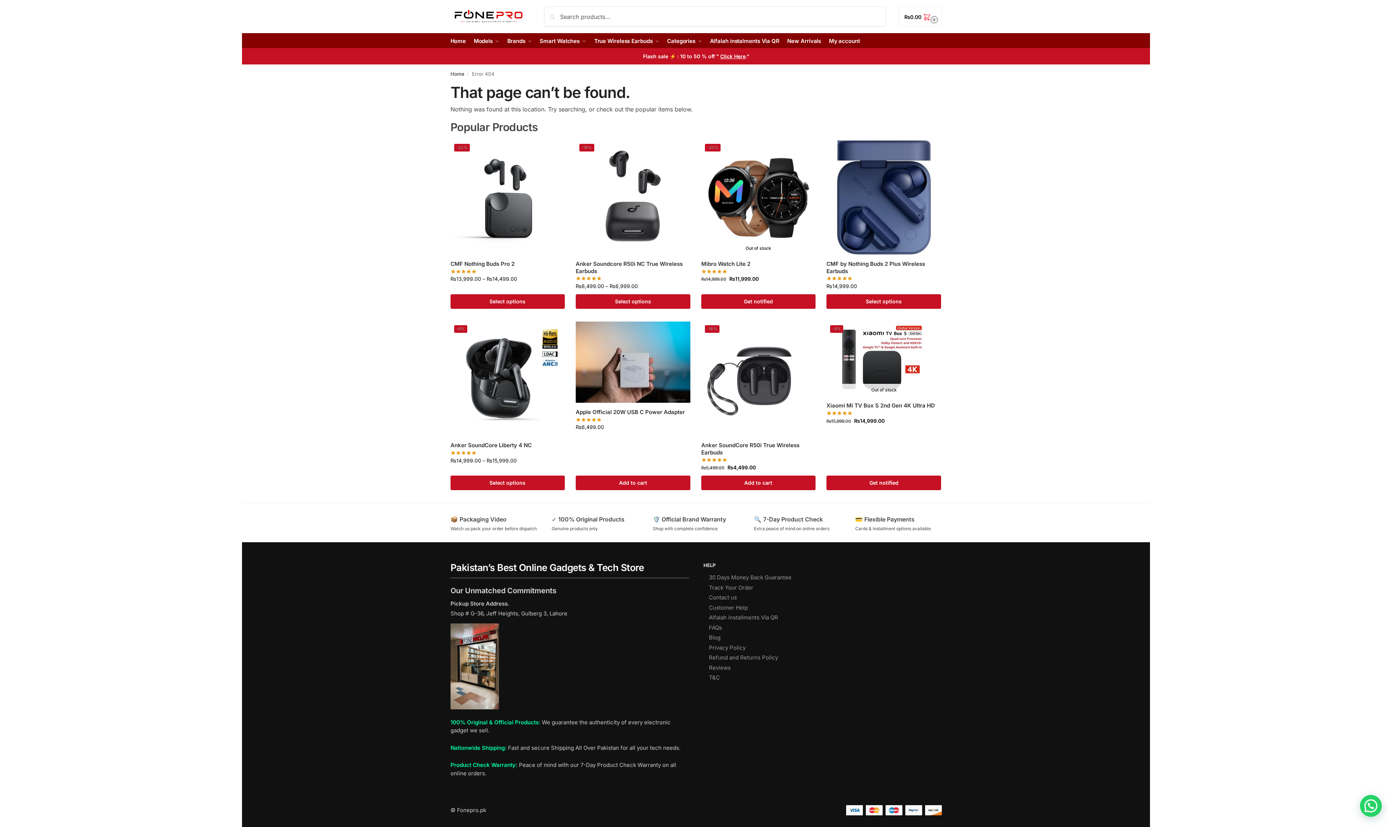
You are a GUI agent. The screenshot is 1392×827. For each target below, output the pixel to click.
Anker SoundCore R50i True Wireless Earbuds (750, 449)
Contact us (723, 597)
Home (457, 74)
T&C (714, 677)
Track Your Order (731, 587)
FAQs (715, 627)
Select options (507, 301)
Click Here (733, 56)
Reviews (720, 667)
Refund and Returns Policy (743, 657)
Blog (715, 637)
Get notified (758, 301)
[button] (920, 17)
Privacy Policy (727, 647)
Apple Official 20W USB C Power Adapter (630, 412)
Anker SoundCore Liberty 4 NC (491, 445)
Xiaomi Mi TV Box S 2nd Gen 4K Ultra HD (880, 405)
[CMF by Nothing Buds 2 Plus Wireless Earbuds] (883, 197)
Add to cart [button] (633, 483)
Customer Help (728, 607)
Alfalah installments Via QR (743, 617)
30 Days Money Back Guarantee (750, 577)
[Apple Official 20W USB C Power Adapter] (633, 362)
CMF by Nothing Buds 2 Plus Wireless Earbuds (875, 267)
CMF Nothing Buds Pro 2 (483, 263)
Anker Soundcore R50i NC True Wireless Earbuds (629, 267)
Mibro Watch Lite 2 (725, 263)
